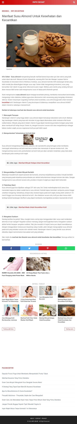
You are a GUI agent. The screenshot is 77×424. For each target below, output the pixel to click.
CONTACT (38, 418)
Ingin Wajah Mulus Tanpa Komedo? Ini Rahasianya (10, 300)
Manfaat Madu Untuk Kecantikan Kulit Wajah (65, 300)
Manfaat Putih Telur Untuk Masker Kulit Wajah (29, 319)
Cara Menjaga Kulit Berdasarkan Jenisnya (9, 319)
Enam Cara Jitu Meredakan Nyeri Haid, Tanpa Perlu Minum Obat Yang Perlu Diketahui (31, 400)
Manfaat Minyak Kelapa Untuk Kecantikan (33, 163)
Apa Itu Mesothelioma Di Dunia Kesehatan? (17, 391)
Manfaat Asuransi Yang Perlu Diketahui (15, 378)
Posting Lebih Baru (8, 329)
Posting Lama (69, 329)
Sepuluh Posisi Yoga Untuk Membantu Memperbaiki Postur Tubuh (25, 374)
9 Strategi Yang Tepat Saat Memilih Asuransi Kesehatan (21, 387)
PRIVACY (44, 418)
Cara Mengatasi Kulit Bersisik (46, 298)
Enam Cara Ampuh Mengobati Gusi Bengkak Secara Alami (22, 382)
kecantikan (5, 102)
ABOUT (32, 418)
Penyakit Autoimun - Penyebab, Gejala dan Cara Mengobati (22, 395)
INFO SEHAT (38, 2)
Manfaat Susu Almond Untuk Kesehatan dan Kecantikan (65, 320)
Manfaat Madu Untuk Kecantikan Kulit (32, 207)
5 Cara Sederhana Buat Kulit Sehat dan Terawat (28, 300)
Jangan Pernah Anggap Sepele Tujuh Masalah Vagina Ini (21, 404)
